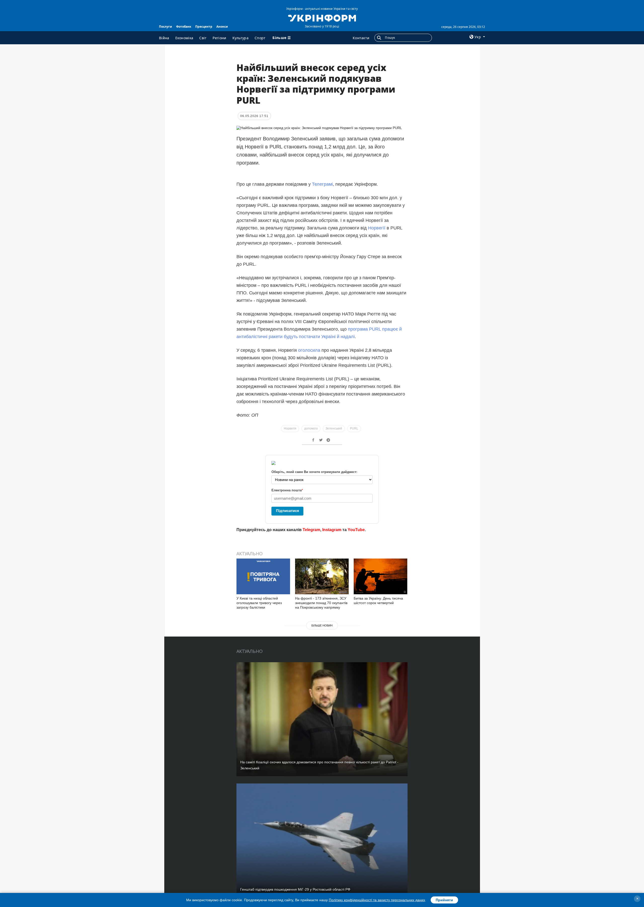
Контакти (361, 37)
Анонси (222, 26)
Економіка (184, 37)
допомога (311, 428)
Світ (203, 37)
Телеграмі (322, 184)
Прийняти (444, 900)
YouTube (356, 530)
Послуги (165, 26)
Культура (240, 37)
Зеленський (334, 428)
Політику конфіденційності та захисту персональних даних (377, 900)
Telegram (311, 530)
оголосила (309, 350)
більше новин (322, 625)
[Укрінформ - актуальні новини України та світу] (322, 17)
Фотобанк (183, 26)
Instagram (331, 530)
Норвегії (376, 227)
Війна (164, 37)
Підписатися (287, 510)
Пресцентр (203, 26)
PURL (354, 428)
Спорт (260, 37)
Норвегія (290, 428)
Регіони (219, 37)
